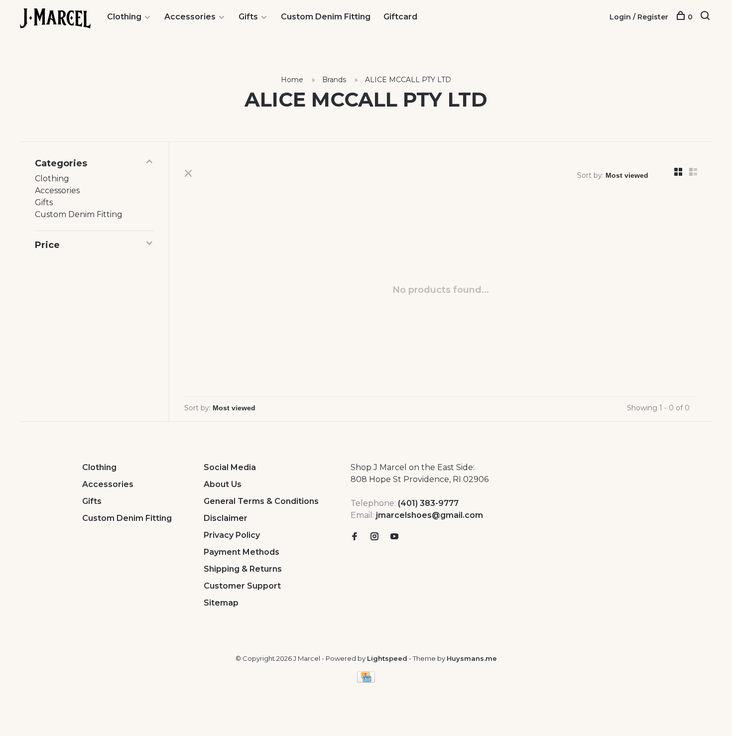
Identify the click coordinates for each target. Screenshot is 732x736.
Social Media (230, 467)
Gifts (248, 16)
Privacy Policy (232, 535)
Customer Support (242, 586)
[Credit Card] (366, 680)
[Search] (706, 16)
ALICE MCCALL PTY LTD (408, 79)
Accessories (190, 16)
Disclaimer (225, 518)
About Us (223, 484)
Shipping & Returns (243, 569)
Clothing (124, 16)
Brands (334, 79)
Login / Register (639, 16)
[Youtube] (394, 537)
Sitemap (221, 603)
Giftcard (400, 16)
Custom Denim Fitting (325, 16)
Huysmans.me (472, 658)
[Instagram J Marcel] (374, 537)
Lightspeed (387, 658)
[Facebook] (355, 537)
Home (292, 79)
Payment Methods (241, 552)
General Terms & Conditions (261, 501)
